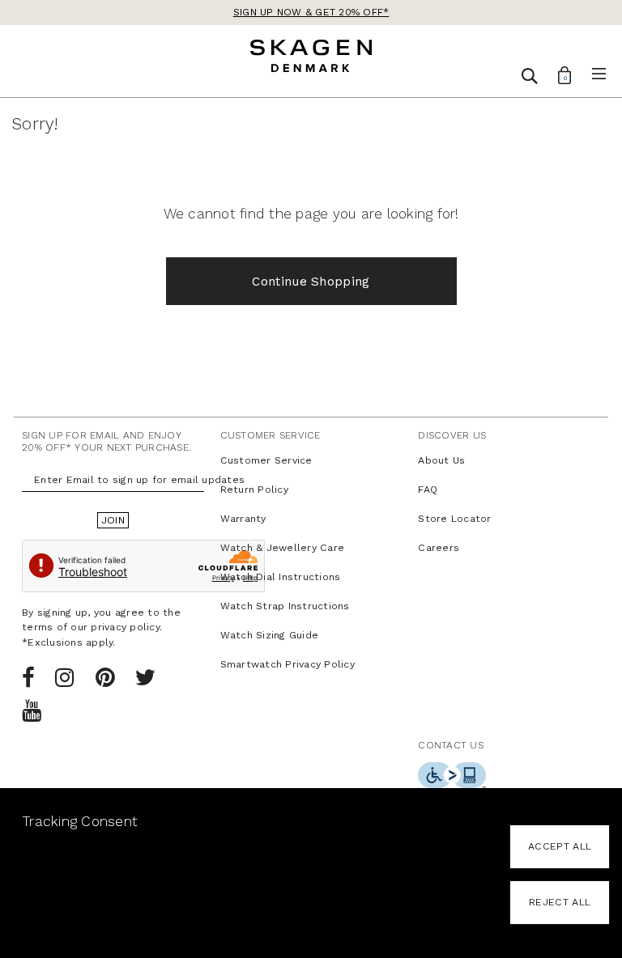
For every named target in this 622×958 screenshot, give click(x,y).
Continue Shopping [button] (310, 281)
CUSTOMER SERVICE (270, 435)
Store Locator (454, 518)
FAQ (427, 489)
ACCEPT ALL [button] (559, 846)
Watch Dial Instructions (280, 577)
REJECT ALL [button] (559, 902)
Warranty (243, 518)
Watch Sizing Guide (269, 635)
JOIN (113, 520)
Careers (438, 547)
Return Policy (254, 489)
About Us (441, 460)
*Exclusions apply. (69, 642)
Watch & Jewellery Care (282, 547)
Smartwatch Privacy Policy (287, 664)
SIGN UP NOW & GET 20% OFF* (311, 12)
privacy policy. (126, 627)
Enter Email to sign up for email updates (139, 479)
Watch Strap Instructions (285, 606)
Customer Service (266, 460)
